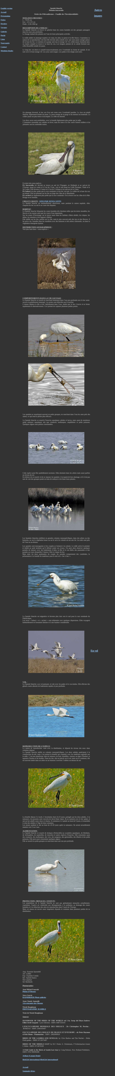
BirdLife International (31, 1060)
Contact (4, 47)
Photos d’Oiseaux (29, 991)
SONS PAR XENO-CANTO (50, 201)
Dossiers (4, 24)
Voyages (4, 28)
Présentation (5, 16)
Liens (3, 39)
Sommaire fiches (29, 1071)
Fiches (3, 20)
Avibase (26, 1056)
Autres (98, 9)
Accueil (3, 12)
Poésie (3, 35)
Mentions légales (7, 51)
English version (6, 8)
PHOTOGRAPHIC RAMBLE (34, 1009)
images (98, 15)
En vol (94, 650)
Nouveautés (5, 43)
